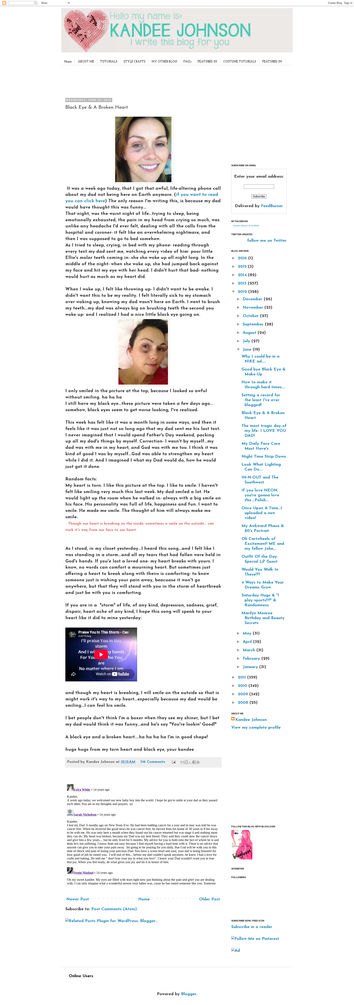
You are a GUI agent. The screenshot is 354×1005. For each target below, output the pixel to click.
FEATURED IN (207, 61)
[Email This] (182, 762)
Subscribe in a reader (251, 927)
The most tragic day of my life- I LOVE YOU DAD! (264, 431)
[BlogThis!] (186, 762)
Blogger (188, 994)
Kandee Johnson (251, 720)
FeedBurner (272, 206)
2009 (243, 694)
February (252, 659)
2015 (243, 267)
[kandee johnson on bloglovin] (241, 858)
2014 (243, 275)
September (254, 324)
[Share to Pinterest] (198, 762)
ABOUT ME (86, 61)
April (248, 642)
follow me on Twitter (267, 241)
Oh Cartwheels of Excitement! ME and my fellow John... (263, 544)
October (251, 316)
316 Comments (152, 762)
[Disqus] (143, 834)
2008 (244, 703)
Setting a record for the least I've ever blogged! (261, 400)
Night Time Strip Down (264, 457)
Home (68, 61)
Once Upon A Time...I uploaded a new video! (262, 513)
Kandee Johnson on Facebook (246, 226)
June (248, 350)
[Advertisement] (142, 80)
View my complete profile (256, 728)
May (248, 633)
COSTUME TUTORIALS (239, 61)
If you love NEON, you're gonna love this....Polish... (260, 495)
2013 (243, 283)
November (253, 308)
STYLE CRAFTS (134, 61)
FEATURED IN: (272, 61)
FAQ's (187, 61)
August (250, 333)
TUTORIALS (108, 61)
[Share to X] (190, 762)
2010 (243, 686)
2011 (242, 677)
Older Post (209, 899)
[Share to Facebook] (194, 762)
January (251, 667)
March (249, 650)
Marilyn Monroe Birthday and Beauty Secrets (263, 618)
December (253, 299)
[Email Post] (173, 762)
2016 (243, 258)
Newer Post (77, 899)
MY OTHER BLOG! (164, 61)
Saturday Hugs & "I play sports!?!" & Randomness (260, 600)
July (247, 341)
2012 (243, 292)
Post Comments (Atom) (114, 909)
